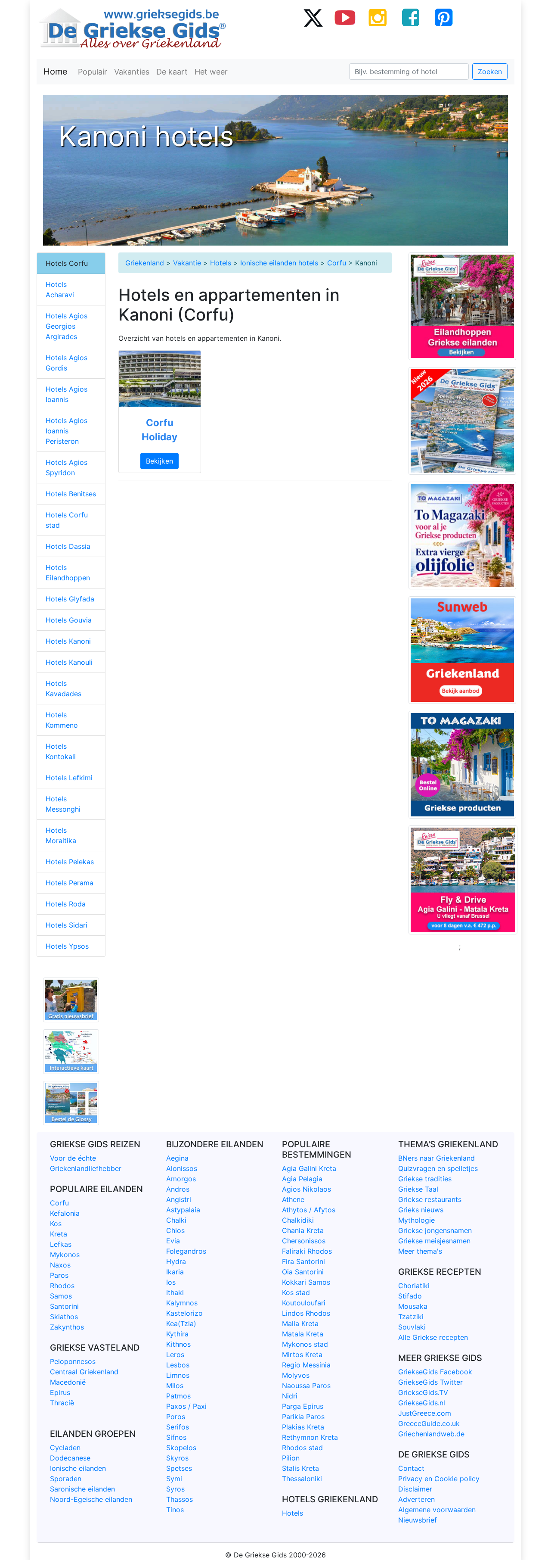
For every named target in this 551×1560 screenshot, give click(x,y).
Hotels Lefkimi (69, 777)
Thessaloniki (302, 1478)
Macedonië (68, 1382)
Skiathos (64, 1316)
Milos (174, 1385)
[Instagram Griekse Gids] (378, 17)
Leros (175, 1354)
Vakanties (131, 71)
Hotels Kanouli (69, 662)
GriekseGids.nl (421, 1402)
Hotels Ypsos (67, 946)
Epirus (60, 1392)
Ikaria (175, 1271)
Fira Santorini (303, 1261)
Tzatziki (411, 1316)
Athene (293, 1199)
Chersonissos (303, 1240)
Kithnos (178, 1344)
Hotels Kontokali (61, 751)
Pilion (291, 1458)
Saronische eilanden (82, 1489)
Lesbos (177, 1365)
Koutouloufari (303, 1302)
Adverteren (416, 1499)
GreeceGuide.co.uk (429, 1423)
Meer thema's (420, 1251)
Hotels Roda (66, 904)
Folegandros (186, 1251)
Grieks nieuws (420, 1209)
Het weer (211, 71)
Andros (177, 1189)
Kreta (58, 1234)
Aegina (177, 1158)
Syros (175, 1489)
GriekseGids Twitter (430, 1382)
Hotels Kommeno (62, 719)
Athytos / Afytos (308, 1209)
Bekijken (159, 461)
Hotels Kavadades (63, 688)
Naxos (60, 1265)
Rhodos (62, 1285)
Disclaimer (415, 1489)
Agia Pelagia (302, 1178)
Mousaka (412, 1306)
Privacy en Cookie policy (439, 1478)
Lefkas (60, 1244)
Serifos (177, 1427)
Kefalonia (65, 1213)
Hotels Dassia (68, 546)
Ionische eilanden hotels (279, 262)
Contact (411, 1468)
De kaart (172, 71)
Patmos (178, 1396)
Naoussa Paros (306, 1385)
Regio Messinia (306, 1365)
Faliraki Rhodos (307, 1251)
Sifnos (176, 1437)
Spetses (179, 1468)
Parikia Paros (303, 1416)
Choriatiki (414, 1285)
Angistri (178, 1199)
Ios (171, 1282)
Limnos (177, 1375)
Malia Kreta (300, 1323)
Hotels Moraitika (61, 835)
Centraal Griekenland (84, 1371)
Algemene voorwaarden (437, 1509)
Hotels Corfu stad (67, 520)
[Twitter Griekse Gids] (312, 17)
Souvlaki (412, 1327)
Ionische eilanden (78, 1468)
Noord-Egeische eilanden (91, 1499)
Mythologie (416, 1220)
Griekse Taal (418, 1189)
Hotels (220, 262)
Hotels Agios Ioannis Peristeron (66, 430)
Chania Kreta (303, 1230)
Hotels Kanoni (68, 641)
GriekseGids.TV (423, 1392)
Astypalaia (183, 1209)
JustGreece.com (424, 1413)
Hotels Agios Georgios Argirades (66, 326)
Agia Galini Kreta (309, 1168)
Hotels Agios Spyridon (66, 467)
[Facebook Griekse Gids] (411, 17)
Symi (174, 1478)
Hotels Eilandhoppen (68, 572)
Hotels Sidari (66, 925)
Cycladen (65, 1447)
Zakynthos (67, 1327)
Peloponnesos (73, 1361)
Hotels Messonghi (63, 803)
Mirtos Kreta (302, 1354)
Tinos (175, 1509)
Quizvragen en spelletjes (438, 1168)
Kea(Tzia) (181, 1323)
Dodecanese (70, 1458)
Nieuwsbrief (417, 1520)
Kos (56, 1223)
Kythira (177, 1334)
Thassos (179, 1499)
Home (55, 71)
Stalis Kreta (300, 1468)
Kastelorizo (184, 1313)
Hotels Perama (69, 882)
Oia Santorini (303, 1271)
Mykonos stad (305, 1344)
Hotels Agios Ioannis (66, 394)
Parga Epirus (302, 1406)
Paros (59, 1275)
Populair (92, 71)
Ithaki (175, 1292)
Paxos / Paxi (186, 1406)
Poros (175, 1416)
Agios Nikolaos (306, 1189)
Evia (173, 1240)
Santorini (64, 1306)
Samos (61, 1296)
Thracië (62, 1402)
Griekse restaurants (429, 1199)
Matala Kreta (302, 1334)
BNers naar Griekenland (436, 1158)
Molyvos (296, 1375)
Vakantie (187, 262)
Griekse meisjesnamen (434, 1240)
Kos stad (296, 1292)
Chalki (176, 1220)
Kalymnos (182, 1302)
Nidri (289, 1396)
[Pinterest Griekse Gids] (443, 17)
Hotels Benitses (71, 493)
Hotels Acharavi (60, 289)
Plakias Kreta (303, 1427)
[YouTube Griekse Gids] (345, 17)
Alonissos (181, 1168)
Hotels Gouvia (69, 620)
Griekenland (144, 262)
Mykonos (65, 1254)
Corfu (336, 262)
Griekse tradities (425, 1178)
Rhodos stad (302, 1447)
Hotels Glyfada (70, 599)
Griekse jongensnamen (435, 1230)
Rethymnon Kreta (310, 1437)
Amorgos (181, 1178)
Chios (175, 1230)
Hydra (176, 1261)
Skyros (177, 1458)
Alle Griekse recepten (433, 1337)
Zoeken (490, 71)
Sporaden (65, 1478)
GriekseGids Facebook (435, 1371)
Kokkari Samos (306, 1282)
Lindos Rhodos (306, 1313)
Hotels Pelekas (70, 861)
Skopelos (181, 1447)
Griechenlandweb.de (431, 1433)
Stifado (410, 1296)
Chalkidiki (298, 1220)
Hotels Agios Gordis (66, 362)
